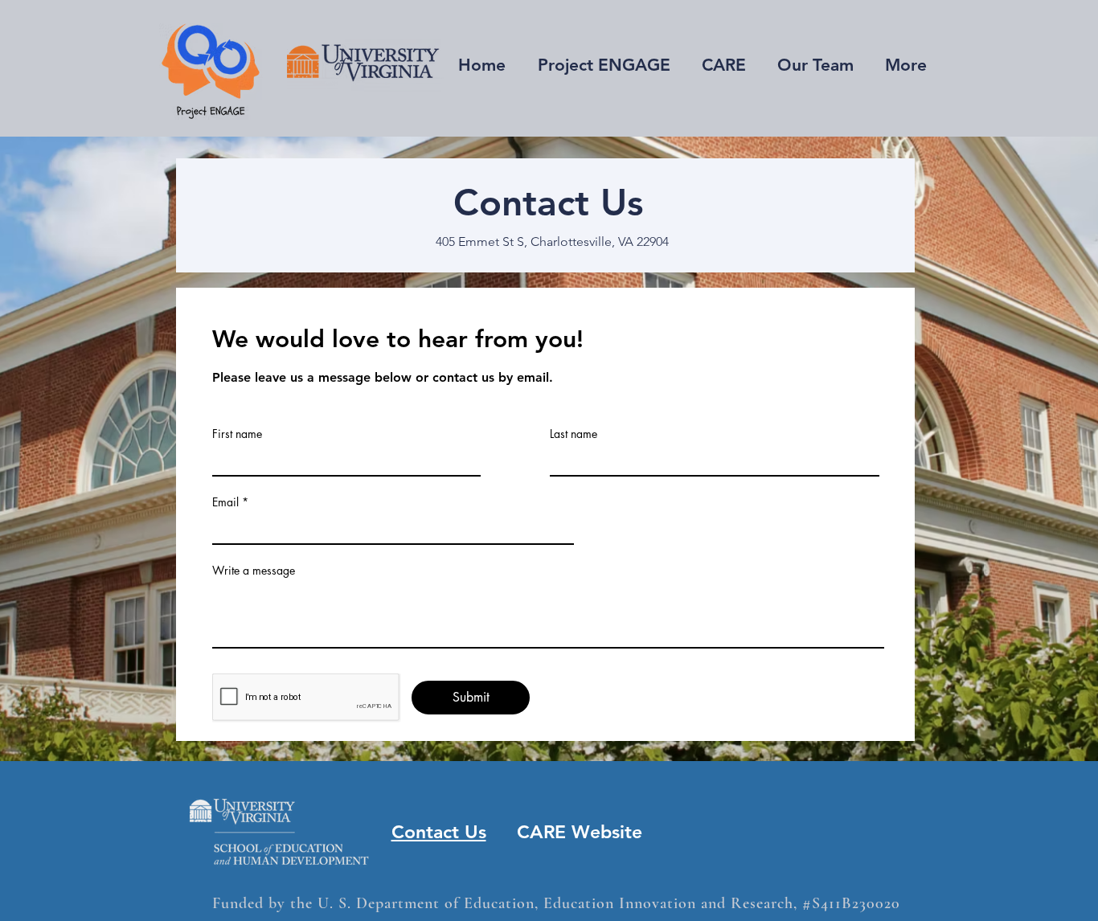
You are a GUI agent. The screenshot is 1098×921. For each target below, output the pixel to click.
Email (225, 502)
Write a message (253, 570)
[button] (723, 65)
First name (237, 434)
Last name (573, 434)
